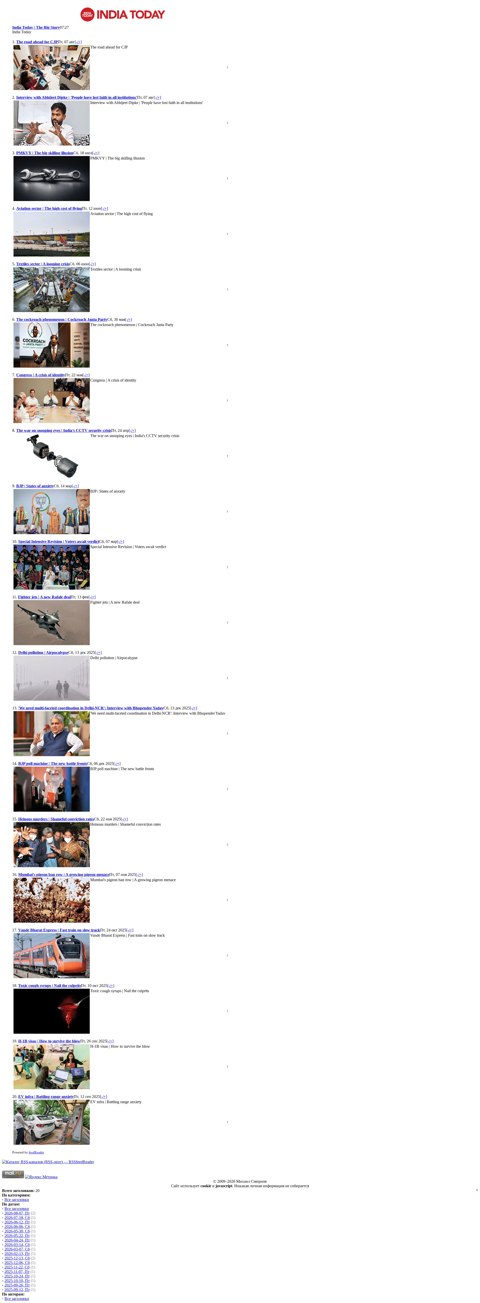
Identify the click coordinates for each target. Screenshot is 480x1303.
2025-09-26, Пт (17, 1285)
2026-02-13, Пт (17, 1253)
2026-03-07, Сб (17, 1249)
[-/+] (78, 42)
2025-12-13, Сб (17, 1258)
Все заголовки (16, 1199)
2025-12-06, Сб (17, 1262)
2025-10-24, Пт (17, 1276)
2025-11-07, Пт (17, 1271)
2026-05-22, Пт (17, 1235)
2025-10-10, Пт (17, 1280)
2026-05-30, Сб (17, 1231)
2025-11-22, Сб (17, 1267)
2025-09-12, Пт (17, 1289)
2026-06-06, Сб (17, 1226)
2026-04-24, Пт (17, 1240)
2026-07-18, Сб (17, 1217)
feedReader (36, 1152)
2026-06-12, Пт (17, 1222)
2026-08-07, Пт (17, 1213)
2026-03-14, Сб (17, 1244)
